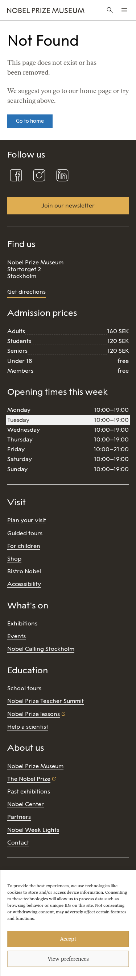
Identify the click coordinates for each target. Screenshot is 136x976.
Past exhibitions (28, 791)
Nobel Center (25, 804)
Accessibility (24, 584)
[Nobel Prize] (46, 10)
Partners (19, 816)
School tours (24, 688)
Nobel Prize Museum (35, 766)
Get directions (26, 291)
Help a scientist (27, 726)
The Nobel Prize (28, 778)
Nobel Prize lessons (33, 714)
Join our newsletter (68, 205)
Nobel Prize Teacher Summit (45, 701)
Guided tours (24, 533)
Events (16, 636)
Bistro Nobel (24, 571)
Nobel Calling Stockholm (40, 648)
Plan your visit (26, 520)
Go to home (30, 121)
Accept (68, 939)
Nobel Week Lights (33, 829)
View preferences (68, 959)
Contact (18, 842)
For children (23, 546)
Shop (14, 558)
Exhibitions (22, 623)
